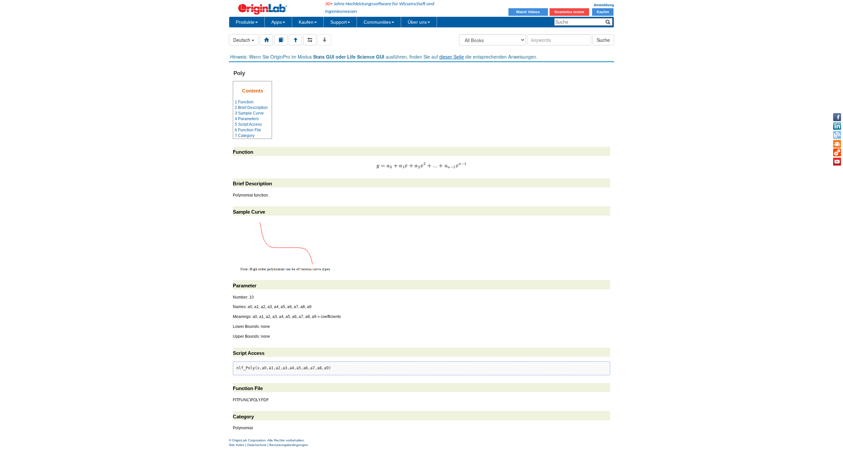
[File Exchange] (837, 152)
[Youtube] (837, 161)
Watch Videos (528, 12)
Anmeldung (604, 5)
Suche (603, 40)
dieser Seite (451, 56)
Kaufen (603, 12)
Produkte (245, 22)
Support (338, 22)
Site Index (236, 445)
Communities (377, 22)
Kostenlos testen (569, 12)
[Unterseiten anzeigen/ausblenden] (324, 39)
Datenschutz (256, 445)
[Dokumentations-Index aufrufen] (266, 39)
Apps (276, 22)
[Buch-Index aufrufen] (280, 39)
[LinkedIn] (837, 126)
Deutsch (242, 40)
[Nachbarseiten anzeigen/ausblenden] (309, 39)
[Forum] (837, 144)
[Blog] (837, 135)
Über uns (417, 22)
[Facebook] (837, 117)
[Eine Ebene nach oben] (295, 39)
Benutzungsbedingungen (288, 445)
